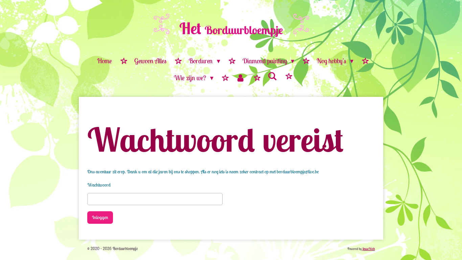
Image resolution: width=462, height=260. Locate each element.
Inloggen (100, 217)
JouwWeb (368, 248)
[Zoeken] (272, 76)
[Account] (240, 78)
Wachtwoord (99, 185)
